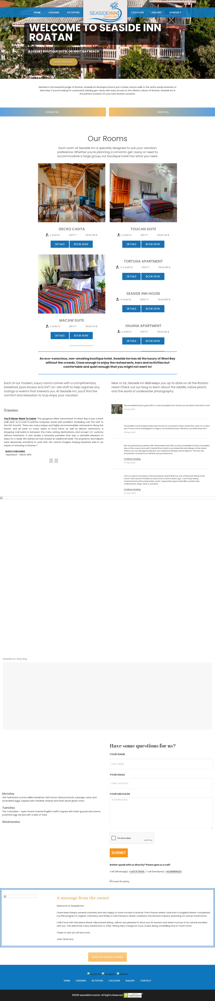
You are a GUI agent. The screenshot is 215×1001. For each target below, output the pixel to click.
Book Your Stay (63, 62)
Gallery (156, 12)
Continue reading (132, 458)
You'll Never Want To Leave (20, 418)
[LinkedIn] (122, 973)
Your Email (117, 774)
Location (137, 12)
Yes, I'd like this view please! (110, 649)
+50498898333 (173, 871)
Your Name (117, 754)
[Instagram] (109, 973)
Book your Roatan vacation (107, 957)
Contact (175, 12)
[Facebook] (93, 973)
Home (37, 12)
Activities (73, 12)
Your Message (120, 794)
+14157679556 (137, 871)
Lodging (53, 12)
